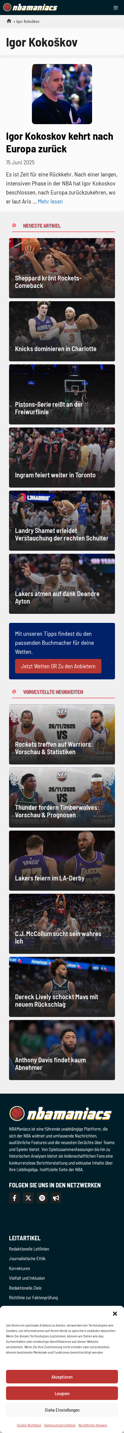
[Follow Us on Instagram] (42, 1198)
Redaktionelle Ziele (25, 1288)
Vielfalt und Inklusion (27, 1278)
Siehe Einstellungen (62, 1410)
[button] (115, 1313)
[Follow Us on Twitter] (28, 1198)
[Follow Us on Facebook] (14, 1198)
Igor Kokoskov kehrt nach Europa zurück (59, 142)
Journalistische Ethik (27, 1258)
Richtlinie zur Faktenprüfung (33, 1297)
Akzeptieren (62, 1376)
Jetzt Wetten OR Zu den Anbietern (58, 666)
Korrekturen (19, 1268)
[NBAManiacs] (30, 7)
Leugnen (62, 1393)
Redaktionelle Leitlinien (29, 1248)
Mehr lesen (50, 201)
